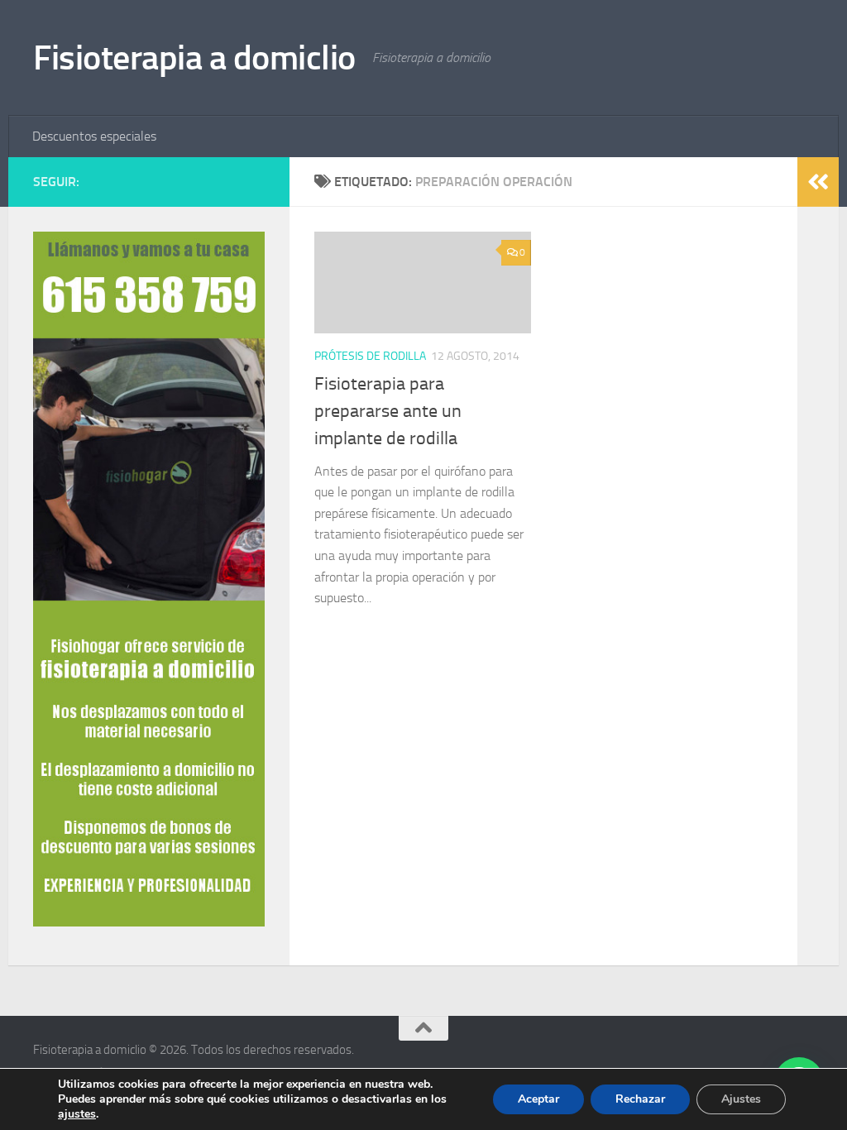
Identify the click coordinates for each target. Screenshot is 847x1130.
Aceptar (538, 1099)
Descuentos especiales (94, 136)
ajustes (77, 1114)
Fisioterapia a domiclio (194, 58)
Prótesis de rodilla (370, 356)
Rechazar (640, 1099)
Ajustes (741, 1099)
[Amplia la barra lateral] (818, 182)
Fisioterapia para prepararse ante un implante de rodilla (388, 411)
